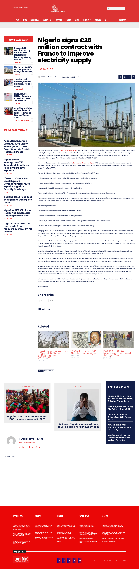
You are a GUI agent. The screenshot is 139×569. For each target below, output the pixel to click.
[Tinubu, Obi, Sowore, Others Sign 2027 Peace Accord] (8, 82)
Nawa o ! (18, 62)
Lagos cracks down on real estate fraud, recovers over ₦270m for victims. (18, 227)
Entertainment (21, 120)
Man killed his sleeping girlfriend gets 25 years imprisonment (87, 527)
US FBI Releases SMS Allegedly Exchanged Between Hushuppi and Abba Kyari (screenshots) (113, 533)
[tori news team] (39, 77)
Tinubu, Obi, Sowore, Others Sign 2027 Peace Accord (23, 83)
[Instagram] (23, 445)
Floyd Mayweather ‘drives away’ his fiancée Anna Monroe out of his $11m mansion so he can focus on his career (113, 527)
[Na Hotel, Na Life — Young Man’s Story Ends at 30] (8, 70)
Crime (17, 103)
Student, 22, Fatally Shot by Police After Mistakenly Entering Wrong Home (22, 54)
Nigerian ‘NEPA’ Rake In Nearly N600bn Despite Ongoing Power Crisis (17, 213)
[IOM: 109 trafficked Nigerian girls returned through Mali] (118, 339)
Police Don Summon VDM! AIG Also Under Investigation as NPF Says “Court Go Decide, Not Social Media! (17, 146)
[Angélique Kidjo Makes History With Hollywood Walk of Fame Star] (8, 111)
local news (48, 371)
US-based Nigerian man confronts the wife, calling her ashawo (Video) (78, 425)
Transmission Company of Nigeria (83, 163)
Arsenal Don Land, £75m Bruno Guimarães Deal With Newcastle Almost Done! (44, 539)
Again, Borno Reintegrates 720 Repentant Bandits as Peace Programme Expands (16, 165)
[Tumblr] (29, 445)
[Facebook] (120, 77)
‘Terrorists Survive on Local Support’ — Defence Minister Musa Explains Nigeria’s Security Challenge (17, 184)
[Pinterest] (129, 77)
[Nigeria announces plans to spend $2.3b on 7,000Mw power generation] (53, 339)
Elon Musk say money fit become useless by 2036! (64, 533)
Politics (18, 89)
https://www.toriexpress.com (27, 442)
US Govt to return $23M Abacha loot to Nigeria (85, 352)
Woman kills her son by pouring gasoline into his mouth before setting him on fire (88, 540)
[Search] (123, 8)
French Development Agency (68, 150)
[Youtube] (39, 445)
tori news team (53, 77)
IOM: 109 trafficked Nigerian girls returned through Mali (117, 353)
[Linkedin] (26, 445)
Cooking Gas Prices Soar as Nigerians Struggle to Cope (18, 199)
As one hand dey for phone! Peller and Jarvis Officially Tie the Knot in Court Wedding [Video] (66, 539)
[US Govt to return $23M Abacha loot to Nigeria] (86, 339)
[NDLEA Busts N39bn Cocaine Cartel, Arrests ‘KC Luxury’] (8, 97)
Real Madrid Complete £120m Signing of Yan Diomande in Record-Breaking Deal (43, 527)
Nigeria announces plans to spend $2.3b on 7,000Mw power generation (53, 354)
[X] (125, 77)
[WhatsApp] (133, 77)
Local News (8, 155)
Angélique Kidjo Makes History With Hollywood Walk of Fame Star (23, 113)
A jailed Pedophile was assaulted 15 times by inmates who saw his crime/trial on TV (88, 533)
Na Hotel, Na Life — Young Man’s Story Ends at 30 (23, 69)
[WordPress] (36, 445)
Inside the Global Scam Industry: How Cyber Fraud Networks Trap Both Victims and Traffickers (113, 540)
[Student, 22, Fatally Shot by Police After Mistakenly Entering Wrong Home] (8, 51)
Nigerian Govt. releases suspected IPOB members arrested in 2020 (27, 418)
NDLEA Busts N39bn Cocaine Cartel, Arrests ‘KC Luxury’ (22, 97)
